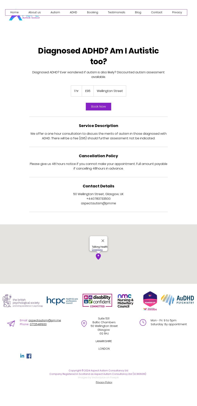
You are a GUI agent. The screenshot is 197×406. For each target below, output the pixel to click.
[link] (98, 106)
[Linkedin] (22, 356)
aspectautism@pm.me (44, 320)
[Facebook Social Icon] (29, 356)
